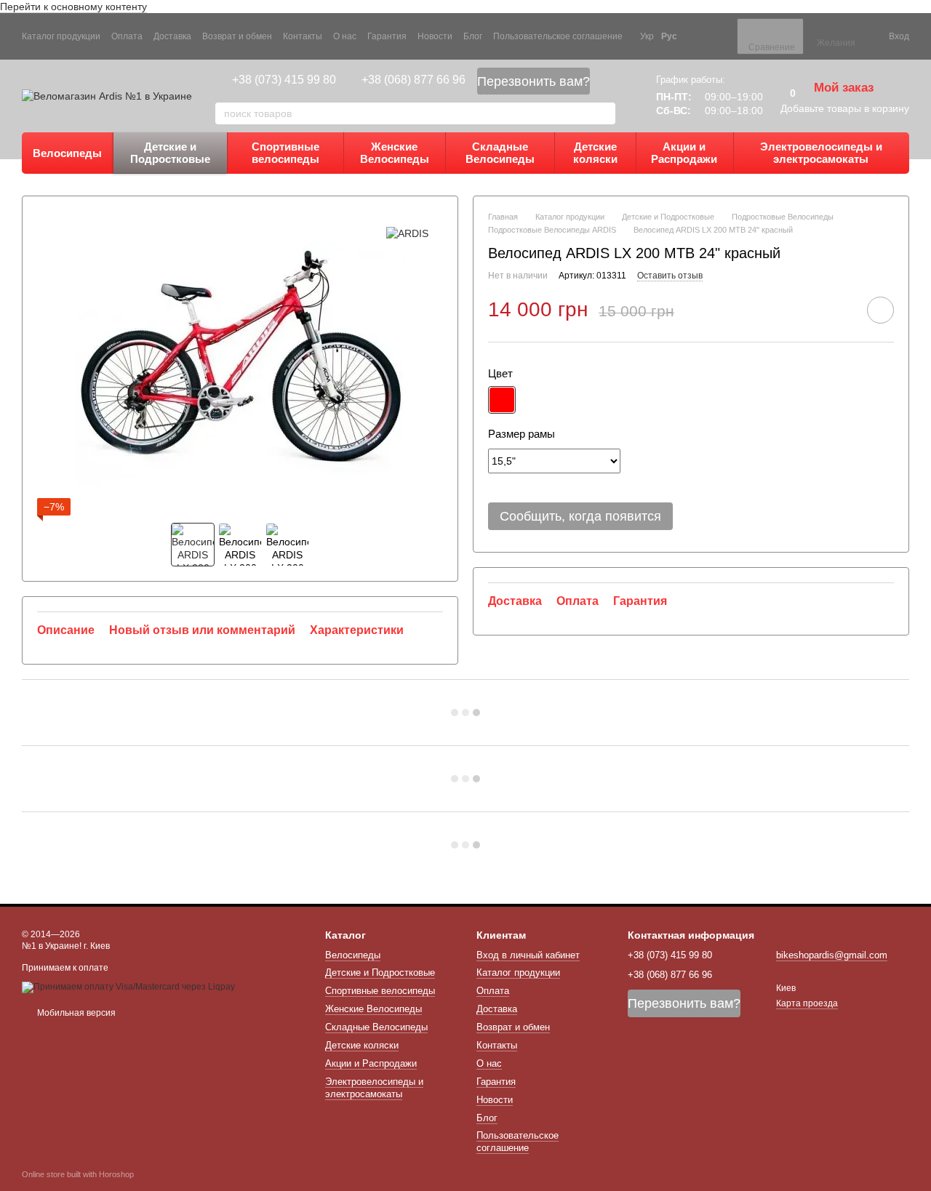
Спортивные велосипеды (285, 152)
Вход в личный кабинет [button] (528, 955)
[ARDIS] (407, 232)
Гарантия (387, 36)
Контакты (302, 36)
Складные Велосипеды (500, 152)
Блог (472, 36)
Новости (434, 36)
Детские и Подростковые (170, 152)
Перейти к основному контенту (73, 6)
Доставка (172, 36)
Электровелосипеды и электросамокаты (821, 152)
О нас (344, 36)
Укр (647, 36)
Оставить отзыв (670, 276)
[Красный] (502, 400)
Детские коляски (595, 152)
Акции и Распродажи (684, 152)
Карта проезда (807, 1003)
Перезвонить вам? (533, 81)
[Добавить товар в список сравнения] (839, 310)
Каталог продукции (61, 36)
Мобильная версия (75, 1013)
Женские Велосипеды (394, 152)
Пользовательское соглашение (558, 36)
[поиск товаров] (603, 113)
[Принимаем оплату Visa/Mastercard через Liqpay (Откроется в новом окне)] (128, 987)
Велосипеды (67, 153)
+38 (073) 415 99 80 (284, 79)
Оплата (127, 36)
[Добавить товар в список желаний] (880, 310)
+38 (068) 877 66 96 (413, 79)
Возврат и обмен (237, 36)
